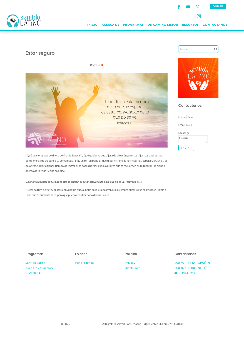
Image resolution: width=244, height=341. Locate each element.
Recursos (190, 24)
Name (182, 117)
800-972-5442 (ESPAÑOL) (193, 262)
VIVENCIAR (34, 273)
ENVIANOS (187, 273)
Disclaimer (132, 267)
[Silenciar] (155, 216)
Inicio (92, 24)
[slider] (87, 216)
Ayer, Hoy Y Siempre (40, 267)
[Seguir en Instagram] (199, 16)
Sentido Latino (36, 262)
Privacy (130, 262)
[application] (97, 216)
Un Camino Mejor (163, 24)
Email (181, 124)
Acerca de (110, 24)
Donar (218, 6)
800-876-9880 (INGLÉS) (192, 267)
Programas (133, 24)
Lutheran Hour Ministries (86, 323)
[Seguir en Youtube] (188, 7)
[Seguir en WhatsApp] (197, 7)
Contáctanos (215, 24)
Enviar (186, 147)
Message (184, 132)
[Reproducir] (28, 216)
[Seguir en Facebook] (179, 7)
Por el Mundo (84, 262)
